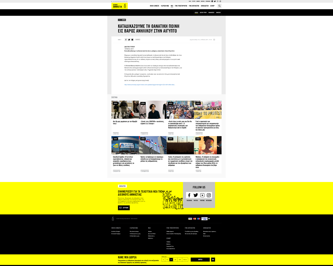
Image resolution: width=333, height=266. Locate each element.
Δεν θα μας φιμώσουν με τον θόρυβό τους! (125, 118)
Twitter (215, 1)
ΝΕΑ (119, 20)
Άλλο (185, 259)
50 (175, 259)
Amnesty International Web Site (120, 1)
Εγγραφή (125, 208)
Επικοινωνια (208, 1)
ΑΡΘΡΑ (123, 20)
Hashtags (203, 1)
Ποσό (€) (164, 256)
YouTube (217, 1)
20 (171, 259)
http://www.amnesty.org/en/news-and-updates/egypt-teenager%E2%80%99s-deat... (149, 85)
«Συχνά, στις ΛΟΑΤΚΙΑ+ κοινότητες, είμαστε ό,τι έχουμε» (152, 118)
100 (180, 259)
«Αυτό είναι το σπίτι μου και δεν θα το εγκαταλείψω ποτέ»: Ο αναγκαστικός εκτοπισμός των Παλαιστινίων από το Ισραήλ (180, 118)
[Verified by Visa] (204, 219)
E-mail (132, 39)
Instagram (220, 1)
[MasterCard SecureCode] (215, 218)
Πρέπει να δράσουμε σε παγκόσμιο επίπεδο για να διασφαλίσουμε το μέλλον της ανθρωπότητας (152, 155)
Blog (190, 1)
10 (167, 259)
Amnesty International (119, 6)
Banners (198, 1)
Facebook (212, 1)
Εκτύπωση (214, 40)
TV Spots (193, 1)
